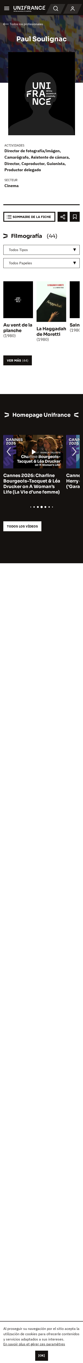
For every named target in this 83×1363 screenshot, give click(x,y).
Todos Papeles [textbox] (20, 263)
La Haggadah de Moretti (51, 331)
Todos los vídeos (22, 526)
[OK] (41, 1355)
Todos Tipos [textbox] (18, 250)
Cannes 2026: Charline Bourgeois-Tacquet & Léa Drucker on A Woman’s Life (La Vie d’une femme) (31, 484)
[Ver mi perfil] (73, 9)
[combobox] (41, 250)
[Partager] (63, 217)
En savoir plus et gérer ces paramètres (34, 1344)
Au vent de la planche (17, 327)
